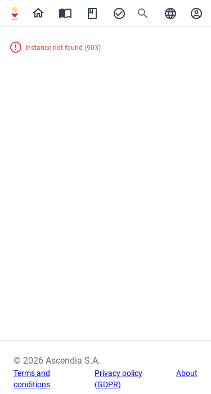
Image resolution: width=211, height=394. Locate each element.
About (186, 373)
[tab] (15, 13)
